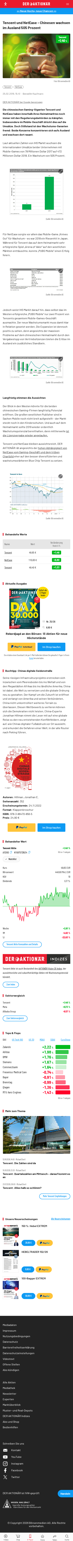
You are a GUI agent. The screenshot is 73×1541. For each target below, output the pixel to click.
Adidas (6, 1052)
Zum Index (10, 984)
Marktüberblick (12, 1404)
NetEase (18, 87)
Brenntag (7, 1082)
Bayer (5, 1077)
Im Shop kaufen (51, 646)
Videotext (8, 1358)
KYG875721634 (21, 852)
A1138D (6, 852)
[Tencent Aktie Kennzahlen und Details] (36, 904)
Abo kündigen (11, 1369)
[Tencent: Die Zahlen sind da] (36, 1135)
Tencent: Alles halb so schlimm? (22, 1187)
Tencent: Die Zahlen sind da (19, 1163)
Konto (31, 658)
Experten (8, 1399)
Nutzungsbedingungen (16, 1336)
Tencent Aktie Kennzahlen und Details (22, 944)
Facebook (17, 1470)
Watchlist (12, 859)
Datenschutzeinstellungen (18, 1353)
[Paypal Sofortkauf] (21, 827)
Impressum (9, 1330)
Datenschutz (10, 1341)
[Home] (42, 1537)
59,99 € (28, 1295)
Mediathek (9, 1387)
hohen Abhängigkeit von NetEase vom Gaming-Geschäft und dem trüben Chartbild (35, 452)
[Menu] (68, 4)
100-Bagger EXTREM (34, 1278)
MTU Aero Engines (12, 1092)
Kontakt (16, 1450)
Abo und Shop (11, 1421)
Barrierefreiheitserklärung (18, 1347)
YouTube (16, 1456)
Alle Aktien (9, 1382)
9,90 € (28, 1269)
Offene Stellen (11, 1364)
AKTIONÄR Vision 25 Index (50, 968)
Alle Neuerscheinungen (60, 1219)
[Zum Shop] (18, 1537)
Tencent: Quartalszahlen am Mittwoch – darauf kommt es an (36, 1175)
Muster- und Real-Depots (18, 1410)
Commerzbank (10, 1067)
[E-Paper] (30, 1537)
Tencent (7, 87)
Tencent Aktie (9, 848)
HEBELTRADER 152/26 (35, 1251)
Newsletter (9, 1393)
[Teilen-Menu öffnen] (54, 1537)
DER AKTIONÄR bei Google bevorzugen (22, 102)
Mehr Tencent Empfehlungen (55, 1196)
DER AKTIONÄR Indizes (16, 1415)
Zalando (7, 1047)
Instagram (17, 1463)
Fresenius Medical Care (14, 1072)
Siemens (7, 1062)
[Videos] (6, 1537)
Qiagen (6, 1087)
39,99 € (28, 1242)
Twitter (15, 1476)
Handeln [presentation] (65, 1493)
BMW (5, 1057)
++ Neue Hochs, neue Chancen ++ (36, 10)
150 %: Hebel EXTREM (34, 1225)
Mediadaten (10, 1324)
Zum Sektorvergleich (15, 1018)
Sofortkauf (27, 647)
